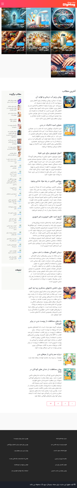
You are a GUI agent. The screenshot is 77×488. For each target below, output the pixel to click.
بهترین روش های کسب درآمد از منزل (11, 101)
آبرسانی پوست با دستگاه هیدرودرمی (11, 148)
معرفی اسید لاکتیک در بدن (39, 26)
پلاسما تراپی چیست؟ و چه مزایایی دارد (13, 174)
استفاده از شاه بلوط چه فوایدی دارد (19, 471)
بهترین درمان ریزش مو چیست (21, 439)
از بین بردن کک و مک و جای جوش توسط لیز (12, 142)
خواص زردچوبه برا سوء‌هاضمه (21, 465)
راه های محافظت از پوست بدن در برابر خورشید (45, 322)
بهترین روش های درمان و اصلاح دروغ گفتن (17, 445)
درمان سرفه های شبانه (61, 439)
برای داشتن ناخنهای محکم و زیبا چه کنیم (63, 72)
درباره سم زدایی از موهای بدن (49, 354)
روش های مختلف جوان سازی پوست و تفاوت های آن (11, 108)
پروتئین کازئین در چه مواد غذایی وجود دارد (64, 48)
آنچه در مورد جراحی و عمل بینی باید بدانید (11, 228)
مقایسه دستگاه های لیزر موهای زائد (11, 240)
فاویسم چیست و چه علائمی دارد (59, 445)
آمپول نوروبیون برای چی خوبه (15, 25)
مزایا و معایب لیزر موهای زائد (12, 114)
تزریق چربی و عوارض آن (11, 195)
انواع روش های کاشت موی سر (12, 258)
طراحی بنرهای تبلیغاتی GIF (13, 120)
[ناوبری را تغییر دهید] (2, 3)
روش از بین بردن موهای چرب (21, 451)
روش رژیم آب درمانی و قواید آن (63, 25)
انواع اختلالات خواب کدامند (60, 451)
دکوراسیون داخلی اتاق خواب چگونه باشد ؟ (12, 202)
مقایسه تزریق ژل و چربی (61, 459)
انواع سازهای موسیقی (13, 167)
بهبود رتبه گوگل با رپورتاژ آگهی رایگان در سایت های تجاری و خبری (11, 182)
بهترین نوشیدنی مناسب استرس (59, 471)
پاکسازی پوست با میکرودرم (12, 126)
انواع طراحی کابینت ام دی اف (11, 246)
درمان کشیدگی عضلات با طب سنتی (15, 48)
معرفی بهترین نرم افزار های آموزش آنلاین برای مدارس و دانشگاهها (11, 134)
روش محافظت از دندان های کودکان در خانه (45, 371)
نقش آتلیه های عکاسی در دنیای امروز (12, 221)
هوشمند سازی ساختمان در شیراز (12, 252)
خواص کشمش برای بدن (61, 465)
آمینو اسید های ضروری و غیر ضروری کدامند (39, 48)
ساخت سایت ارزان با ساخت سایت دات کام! (11, 161)
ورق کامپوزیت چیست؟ (13, 189)
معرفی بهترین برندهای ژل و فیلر (12, 154)
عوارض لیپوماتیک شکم (12, 208)
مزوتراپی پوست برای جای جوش (11, 234)
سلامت (69, 21)
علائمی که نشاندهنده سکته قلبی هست (18, 459)
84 (51, 403)
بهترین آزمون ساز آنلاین (12, 214)
